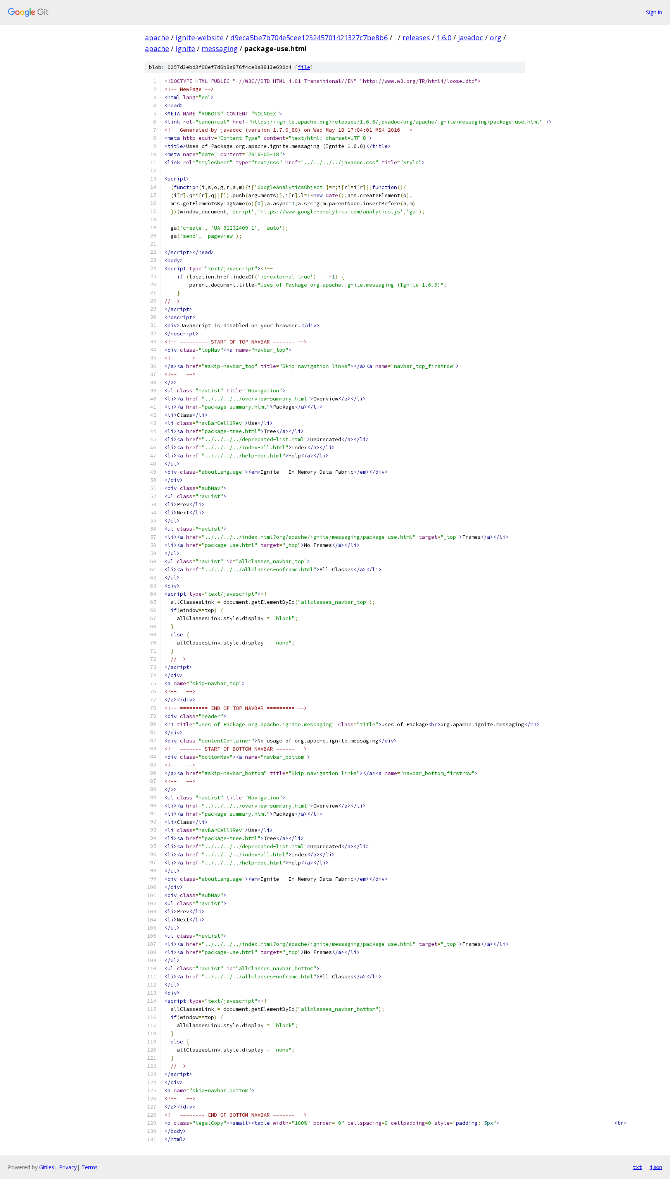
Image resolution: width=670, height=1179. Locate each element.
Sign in (654, 12)
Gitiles (46, 1167)
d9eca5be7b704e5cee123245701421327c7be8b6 (309, 37)
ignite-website (200, 37)
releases (416, 37)
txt (637, 1167)
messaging (220, 48)
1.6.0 (444, 37)
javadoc (470, 37)
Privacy (68, 1167)
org (495, 37)
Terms (89, 1167)
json (656, 1167)
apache (157, 37)
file (304, 67)
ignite (185, 48)
